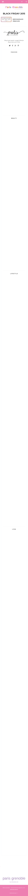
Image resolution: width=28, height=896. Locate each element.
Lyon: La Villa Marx (14, 636)
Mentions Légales (14, 889)
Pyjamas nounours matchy (14, 111)
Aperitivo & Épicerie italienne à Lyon (14, 744)
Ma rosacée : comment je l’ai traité (14, 265)
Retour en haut (13, 893)
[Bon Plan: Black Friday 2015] (6, 19)
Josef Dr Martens (14, 72)
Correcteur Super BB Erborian (14, 138)
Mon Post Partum (14, 415)
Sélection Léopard (14, 91)
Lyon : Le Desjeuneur (14, 852)
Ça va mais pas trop (14, 308)
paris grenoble (14, 879)
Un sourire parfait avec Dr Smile (14, 158)
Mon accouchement (14, 522)
